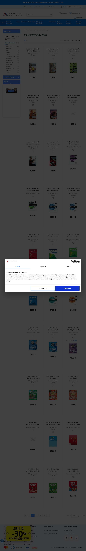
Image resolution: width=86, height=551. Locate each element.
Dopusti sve (67, 288)
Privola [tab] (18, 266)
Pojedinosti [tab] (43, 266)
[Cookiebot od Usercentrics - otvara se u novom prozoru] (72, 261)
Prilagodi (41, 288)
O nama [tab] (68, 266)
